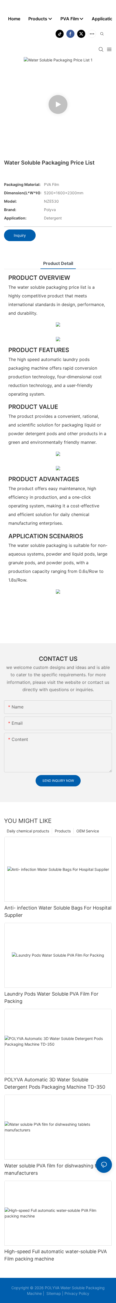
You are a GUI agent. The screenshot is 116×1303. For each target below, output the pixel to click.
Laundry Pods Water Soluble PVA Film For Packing (51, 997)
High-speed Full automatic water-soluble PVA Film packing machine (55, 1255)
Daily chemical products (28, 831)
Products (63, 831)
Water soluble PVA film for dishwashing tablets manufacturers (57, 1169)
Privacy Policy (76, 1293)
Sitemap (53, 1293)
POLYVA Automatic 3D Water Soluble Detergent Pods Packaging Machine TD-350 (54, 1083)
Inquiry (20, 235)
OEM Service (87, 831)
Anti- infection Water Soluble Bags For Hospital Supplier (57, 911)
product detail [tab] (58, 263)
